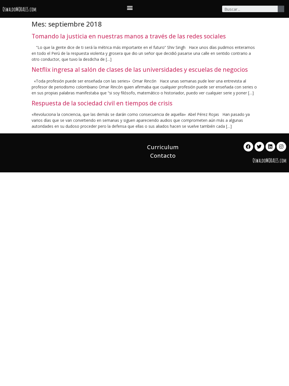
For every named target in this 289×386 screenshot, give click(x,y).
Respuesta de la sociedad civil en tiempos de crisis (102, 103)
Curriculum (163, 147)
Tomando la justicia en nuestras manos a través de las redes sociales (129, 36)
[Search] (281, 9)
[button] (129, 7)
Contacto (163, 155)
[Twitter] (259, 146)
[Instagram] (281, 146)
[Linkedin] (270, 146)
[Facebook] (248, 146)
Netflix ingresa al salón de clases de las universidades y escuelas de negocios (140, 69)
